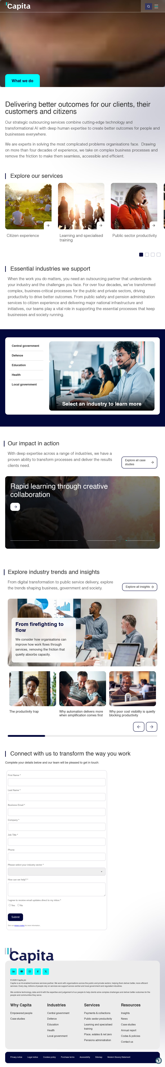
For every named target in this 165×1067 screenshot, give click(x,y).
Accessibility (85, 1057)
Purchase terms (67, 1057)
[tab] (140, 254)
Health (51, 1030)
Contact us (127, 1042)
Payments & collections (97, 1013)
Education (53, 1024)
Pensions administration (97, 1040)
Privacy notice (16, 1057)
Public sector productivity (134, 235)
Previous (138, 727)
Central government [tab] (25, 346)
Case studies (17, 1019)
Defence (52, 1019)
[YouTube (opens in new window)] (21, 972)
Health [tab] (16, 375)
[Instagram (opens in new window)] (29, 972)
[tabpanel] (102, 375)
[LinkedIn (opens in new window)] (13, 972)
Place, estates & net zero (98, 1034)
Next (151, 727)
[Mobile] (156, 6)
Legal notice (32, 1057)
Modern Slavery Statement (118, 1057)
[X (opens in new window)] (45, 972)
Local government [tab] (24, 384)
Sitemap (98, 1057)
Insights (125, 1013)
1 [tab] (22, 540)
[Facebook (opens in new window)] (37, 972)
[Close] (148, 6)
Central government (58, 1013)
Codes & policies (130, 1036)
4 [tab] (140, 542)
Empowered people (21, 1013)
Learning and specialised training (100, 225)
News (124, 1019)
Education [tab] (19, 365)
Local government (57, 1036)
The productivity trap (24, 711)
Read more (15, 528)
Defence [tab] (17, 355)
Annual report (128, 1030)
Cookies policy (49, 1057)
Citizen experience (23, 235)
